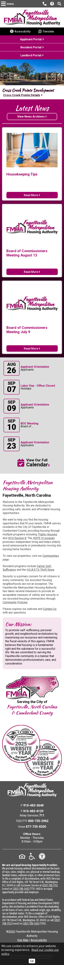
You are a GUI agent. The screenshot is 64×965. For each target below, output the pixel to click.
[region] (32, 92)
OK (32, 961)
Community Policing (15, 602)
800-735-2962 (38, 821)
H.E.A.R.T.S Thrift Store (40, 569)
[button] (8, 3)
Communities (50, 555)
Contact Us (50, 609)
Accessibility (39, 940)
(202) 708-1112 (50, 885)
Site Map (22, 940)
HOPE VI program (44, 538)
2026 (12, 931)
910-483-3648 (33, 805)
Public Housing (47, 534)
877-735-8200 (36, 826)
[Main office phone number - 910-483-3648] (45, 4)
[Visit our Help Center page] (52, 4)
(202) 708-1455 (21, 888)
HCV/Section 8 (17, 538)
